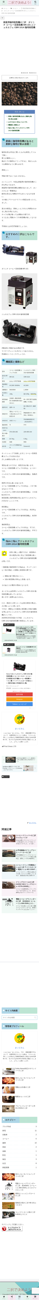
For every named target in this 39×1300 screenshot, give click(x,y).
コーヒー (6, 776)
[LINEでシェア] (32, 824)
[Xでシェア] (6, 819)
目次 (16, 112)
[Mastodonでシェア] (15, 819)
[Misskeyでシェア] (32, 819)
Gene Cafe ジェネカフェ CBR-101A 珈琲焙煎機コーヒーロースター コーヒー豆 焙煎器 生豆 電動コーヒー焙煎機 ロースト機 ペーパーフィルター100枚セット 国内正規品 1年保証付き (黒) (19, 678)
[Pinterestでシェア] (11, 830)
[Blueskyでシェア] (24, 819)
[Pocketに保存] (24, 824)
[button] (35, 1017)
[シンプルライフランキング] (12, 1228)
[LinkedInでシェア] (19, 830)
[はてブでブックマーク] (15, 824)
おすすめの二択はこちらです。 (18, 122)
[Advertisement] (19, 50)
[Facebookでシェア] (6, 824)
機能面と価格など (14, 125)
